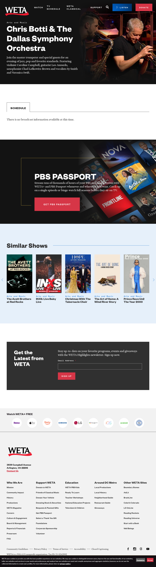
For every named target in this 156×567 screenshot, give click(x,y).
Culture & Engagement (17, 518)
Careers (10, 513)
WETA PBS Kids (72, 487)
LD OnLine (128, 507)
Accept (150, 560)
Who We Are (14, 482)
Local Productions (102, 487)
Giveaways (99, 507)
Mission (10, 487)
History (10, 497)
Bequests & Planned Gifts (47, 507)
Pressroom (12, 533)
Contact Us (12, 470)
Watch (38, 7)
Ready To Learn (72, 492)
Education (71, 482)
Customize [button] (140, 560)
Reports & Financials (16, 528)
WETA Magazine (14, 507)
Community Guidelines (17, 549)
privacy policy (65, 563)
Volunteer (40, 533)
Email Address (66, 361)
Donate (144, 7)
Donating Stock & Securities (48, 502)
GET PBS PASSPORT (57, 204)
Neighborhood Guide (103, 497)
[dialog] (78, 561)
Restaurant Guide (102, 502)
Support (96, 7)
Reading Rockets (131, 513)
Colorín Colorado (131, 502)
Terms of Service (60, 549)
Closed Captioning (100, 549)
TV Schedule (53, 7)
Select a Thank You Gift (46, 518)
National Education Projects (77, 502)
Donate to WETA (43, 487)
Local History (100, 492)
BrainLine (128, 497)
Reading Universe (132, 518)
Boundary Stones (131, 487)
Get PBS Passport (44, 513)
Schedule (18, 108)
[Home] (17, 12)
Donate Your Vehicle (45, 497)
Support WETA (45, 482)
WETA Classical (74, 7)
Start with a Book (131, 523)
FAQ (9, 538)
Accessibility (80, 549)
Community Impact (15, 492)
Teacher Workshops (74, 497)
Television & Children (74, 507)
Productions (12, 502)
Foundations (41, 523)
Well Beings (129, 528)
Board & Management (16, 523)
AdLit (126, 492)
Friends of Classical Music (47, 492)
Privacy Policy (40, 549)
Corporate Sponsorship (46, 528)
